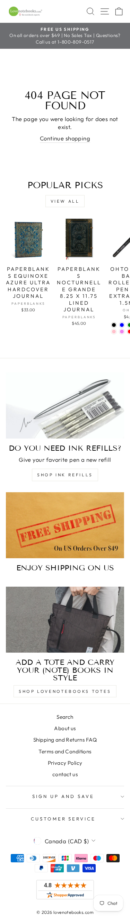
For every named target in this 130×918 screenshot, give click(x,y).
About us (65, 728)
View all (65, 201)
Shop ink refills (65, 474)
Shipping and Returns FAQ (65, 739)
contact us (65, 774)
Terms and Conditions (64, 751)
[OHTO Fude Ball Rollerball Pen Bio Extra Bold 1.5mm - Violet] (121, 331)
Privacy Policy (65, 763)
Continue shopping (65, 138)
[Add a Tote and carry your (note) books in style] (65, 620)
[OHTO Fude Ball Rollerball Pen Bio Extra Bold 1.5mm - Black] (113, 325)
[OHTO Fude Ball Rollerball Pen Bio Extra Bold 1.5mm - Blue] (121, 325)
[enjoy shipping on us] (65, 525)
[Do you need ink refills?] (65, 405)
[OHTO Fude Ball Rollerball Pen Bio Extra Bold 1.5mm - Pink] (113, 331)
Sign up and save (63, 796)
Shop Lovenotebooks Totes (65, 691)
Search (65, 717)
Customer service (63, 818)
